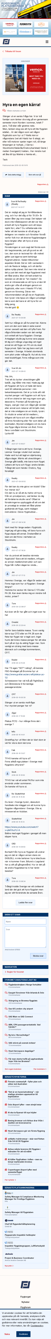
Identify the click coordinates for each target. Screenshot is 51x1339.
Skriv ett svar (34, 175)
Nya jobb (8, 1266)
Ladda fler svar (25, 902)
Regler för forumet (15, 972)
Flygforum (26, 1307)
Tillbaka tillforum (13, 51)
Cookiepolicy (37, 1325)
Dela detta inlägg (14, 175)
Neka (7, 1334)
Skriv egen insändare (13, 1069)
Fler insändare (39, 1069)
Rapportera (41, 184)
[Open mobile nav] (47, 42)
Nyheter (26, 1302)
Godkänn (23, 1334)
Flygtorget (25, 1296)
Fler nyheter (9, 1180)
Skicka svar (38, 956)
